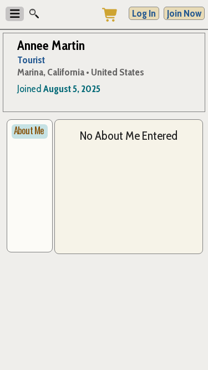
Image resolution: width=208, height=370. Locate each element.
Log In (144, 13)
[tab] (30, 131)
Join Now (184, 13)
